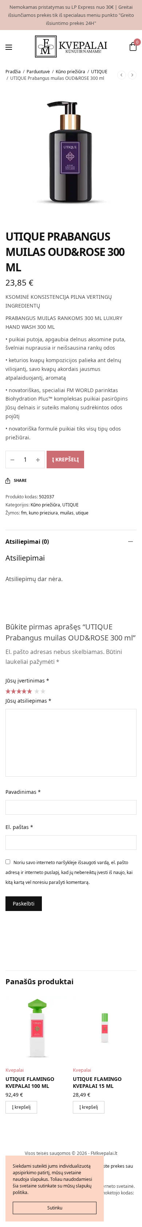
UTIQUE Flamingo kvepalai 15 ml (97, 1082)
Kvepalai (14, 1070)
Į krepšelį (65, 459)
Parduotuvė (38, 71)
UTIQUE (99, 71)
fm (24, 513)
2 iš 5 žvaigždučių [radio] (42, 691)
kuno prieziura (43, 513)
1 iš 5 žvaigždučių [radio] (36, 691)
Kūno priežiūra (70, 71)
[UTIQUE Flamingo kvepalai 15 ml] (105, 1028)
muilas (67, 513)
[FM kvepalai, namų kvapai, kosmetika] (71, 46)
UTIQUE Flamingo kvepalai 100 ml (29, 1082)
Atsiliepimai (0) (27, 542)
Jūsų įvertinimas (27, 680)
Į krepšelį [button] (21, 1107)
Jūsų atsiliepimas (28, 700)
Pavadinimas (23, 791)
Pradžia (13, 71)
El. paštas (19, 826)
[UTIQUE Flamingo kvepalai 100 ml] (37, 1028)
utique (82, 513)
